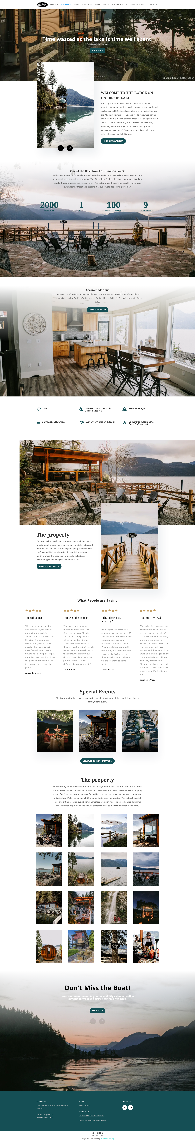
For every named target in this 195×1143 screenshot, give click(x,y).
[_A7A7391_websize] (81, 846)
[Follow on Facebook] (61, 148)
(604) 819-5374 (84, 1105)
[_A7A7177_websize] (49, 846)
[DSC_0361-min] (81, 962)
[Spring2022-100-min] (114, 885)
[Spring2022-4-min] (49, 962)
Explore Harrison (118, 5)
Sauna (76, 5)
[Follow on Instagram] (70, 148)
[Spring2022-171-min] (81, 924)
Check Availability (113, 141)
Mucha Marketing (107, 1139)
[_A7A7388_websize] (49, 924)
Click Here (97, 50)
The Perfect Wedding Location (97, 38)
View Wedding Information (97, 761)
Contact (152, 5)
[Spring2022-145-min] (146, 885)
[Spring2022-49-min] (81, 885)
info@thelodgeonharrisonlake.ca (91, 1116)
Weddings (86, 5)
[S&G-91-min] (114, 924)
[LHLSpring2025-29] (49, 885)
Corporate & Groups (138, 5)
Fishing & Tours (101, 5)
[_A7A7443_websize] (114, 846)
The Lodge (65, 5)
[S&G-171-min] (146, 924)
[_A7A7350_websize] (146, 962)
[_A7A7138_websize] (114, 962)
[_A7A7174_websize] (146, 846)
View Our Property (49, 566)
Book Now (54, 5)
